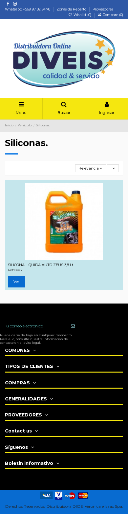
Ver (16, 281)
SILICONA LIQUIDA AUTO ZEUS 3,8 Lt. (41, 265)
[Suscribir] (73, 326)
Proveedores (103, 9)
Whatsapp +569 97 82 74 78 (28, 9)
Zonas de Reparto (71, 9)
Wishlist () (82, 15)
